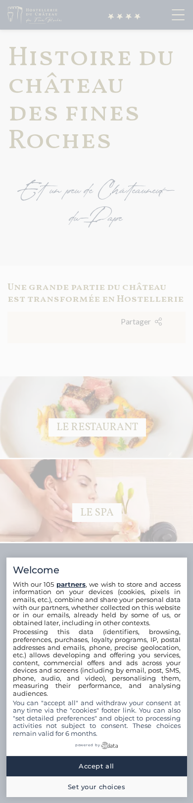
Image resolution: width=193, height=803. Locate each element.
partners (71, 584)
